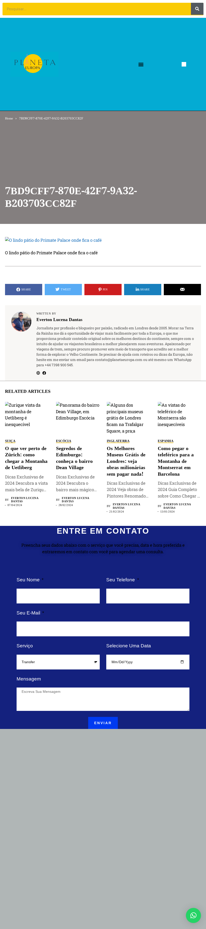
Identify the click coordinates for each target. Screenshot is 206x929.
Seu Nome (29, 579)
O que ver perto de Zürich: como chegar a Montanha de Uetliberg (26, 458)
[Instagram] (193, 64)
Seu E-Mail (29, 612)
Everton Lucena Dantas (59, 320)
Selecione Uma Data (128, 645)
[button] (141, 64)
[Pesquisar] (197, 9)
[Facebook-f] (184, 64)
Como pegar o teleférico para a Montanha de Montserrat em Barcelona (176, 461)
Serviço (25, 645)
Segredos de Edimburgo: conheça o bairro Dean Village (74, 458)
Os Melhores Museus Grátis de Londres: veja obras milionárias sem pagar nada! (126, 461)
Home (9, 118)
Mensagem (29, 679)
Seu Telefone (121, 579)
